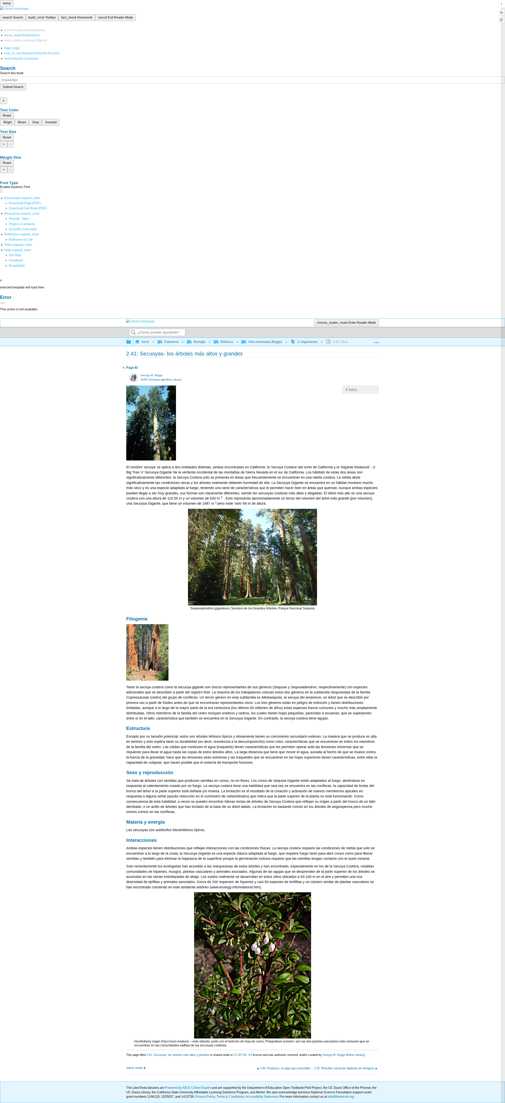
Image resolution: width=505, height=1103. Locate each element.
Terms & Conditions (230, 1096)
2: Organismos (307, 341)
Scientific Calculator (23, 229)
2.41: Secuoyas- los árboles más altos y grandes (177, 1054)
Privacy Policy (205, 1096)
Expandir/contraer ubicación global (376, 341)
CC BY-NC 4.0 (242, 1054)
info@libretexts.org (340, 1096)
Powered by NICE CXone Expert (188, 1087)
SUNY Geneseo (150, 379)
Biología (199, 341)
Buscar (133, 332)
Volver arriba (134, 1067)
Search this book (11, 73)
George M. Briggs (151, 375)
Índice (353, 389)
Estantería (171, 341)
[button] (16, 260)
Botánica (227, 341)
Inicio (145, 341)
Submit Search (13, 87)
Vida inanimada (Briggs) (265, 341)
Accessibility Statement (261, 1096)
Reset (7, 115)
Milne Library (173, 379)
